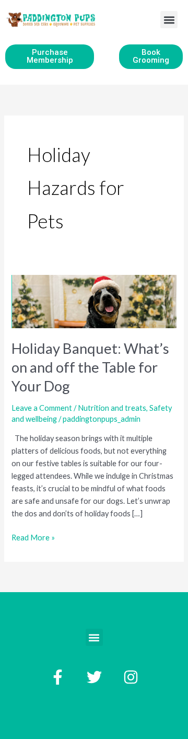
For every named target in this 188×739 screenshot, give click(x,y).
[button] (169, 19)
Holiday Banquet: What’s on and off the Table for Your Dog (90, 367)
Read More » (33, 537)
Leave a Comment (41, 407)
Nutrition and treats (112, 407)
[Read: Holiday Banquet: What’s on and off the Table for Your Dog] (93, 300)
